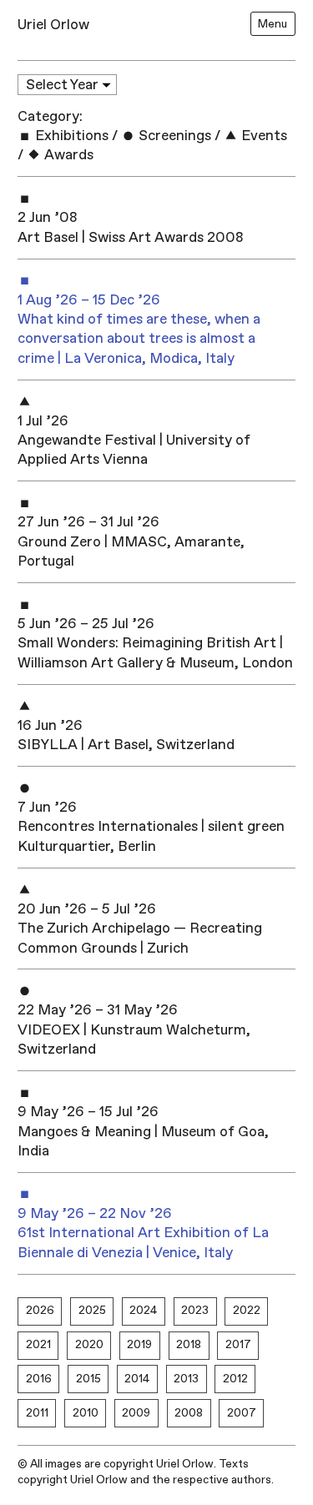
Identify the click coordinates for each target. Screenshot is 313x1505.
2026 (40, 1310)
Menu (272, 24)
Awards (67, 155)
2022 (246, 1310)
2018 (188, 1344)
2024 (143, 1310)
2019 (139, 1344)
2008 (188, 1413)
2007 (241, 1413)
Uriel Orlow (53, 24)
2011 (37, 1413)
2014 (136, 1379)
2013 (186, 1379)
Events (262, 135)
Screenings (173, 135)
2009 (136, 1413)
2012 (235, 1379)
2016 (39, 1379)
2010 (85, 1413)
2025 (92, 1310)
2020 (89, 1344)
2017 (238, 1344)
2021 (38, 1344)
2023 (195, 1310)
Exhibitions (70, 135)
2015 (88, 1379)
